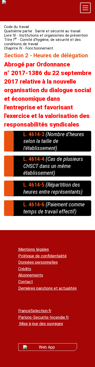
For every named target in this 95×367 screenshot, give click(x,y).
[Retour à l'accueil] (21, 2)
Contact (25, 281)
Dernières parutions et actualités (47, 288)
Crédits (24, 268)
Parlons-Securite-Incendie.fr (43, 317)
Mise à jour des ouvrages (40, 323)
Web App (47, 347)
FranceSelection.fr (34, 310)
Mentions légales (33, 249)
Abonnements (30, 275)
